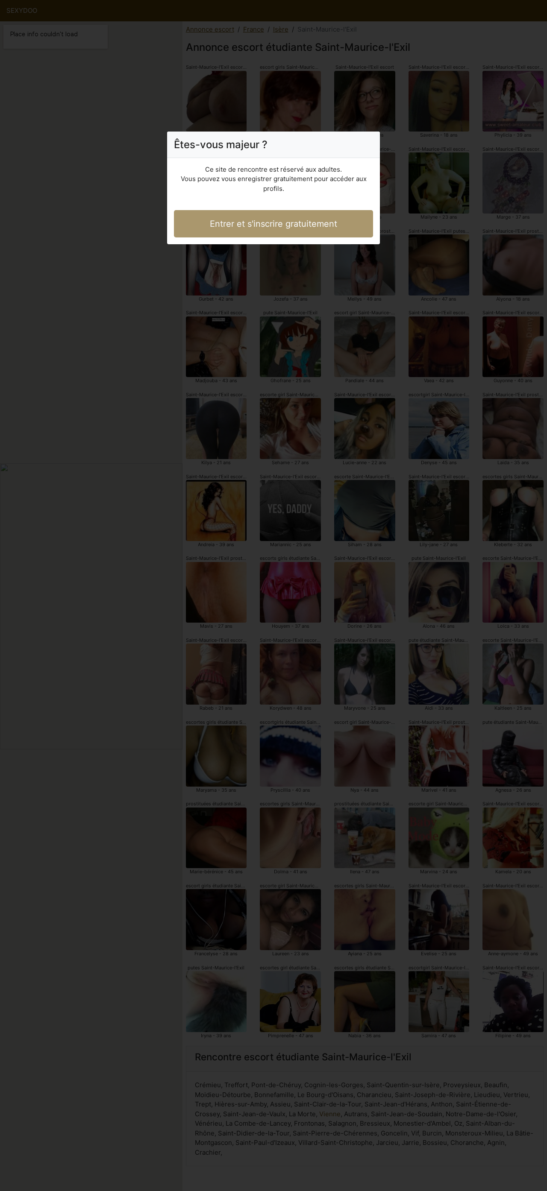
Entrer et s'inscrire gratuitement (273, 224)
